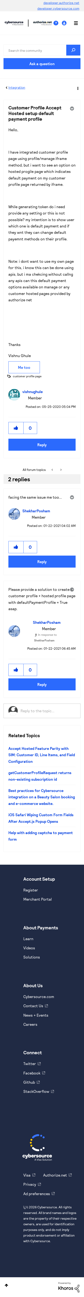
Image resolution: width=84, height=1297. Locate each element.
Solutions (31, 957)
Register (30, 890)
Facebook (31, 1073)
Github (29, 1082)
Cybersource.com (38, 996)
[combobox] (42, 50)
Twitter (29, 1063)
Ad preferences (36, 1193)
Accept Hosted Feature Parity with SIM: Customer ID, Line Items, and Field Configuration (41, 755)
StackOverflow (36, 1091)
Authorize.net (55, 1175)
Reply (42, 444)
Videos (29, 948)
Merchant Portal (37, 899)
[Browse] (73, 23)
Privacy (29, 1184)
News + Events (35, 1015)
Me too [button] (24, 367)
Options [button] (77, 87)
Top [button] (6, 1285)
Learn (28, 938)
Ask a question (42, 63)
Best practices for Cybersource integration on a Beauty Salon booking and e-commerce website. (41, 797)
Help (57, 23)
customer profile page (27, 376)
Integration (16, 87)
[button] (16, 428)
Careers (30, 1024)
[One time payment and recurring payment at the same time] (53, 469)
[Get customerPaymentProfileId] (60, 469)
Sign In (65, 23)
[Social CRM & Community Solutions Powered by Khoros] (68, 1287)
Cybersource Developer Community (14, 23)
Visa (27, 1175)
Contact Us (33, 1005)
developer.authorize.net (61, 3)
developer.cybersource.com (58, 8)
